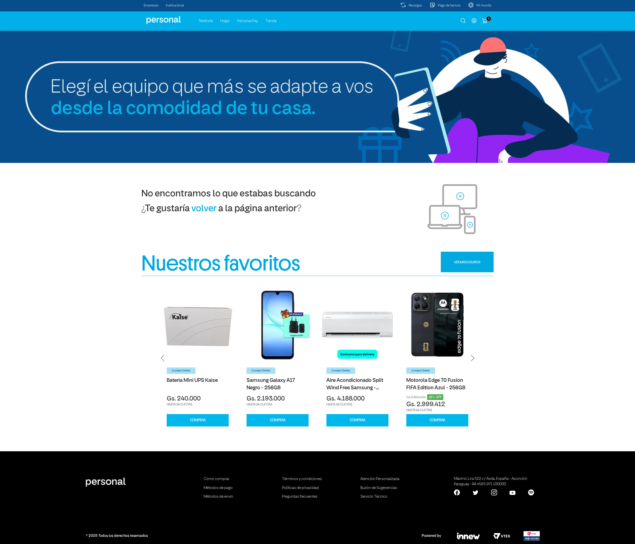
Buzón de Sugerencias (378, 488)
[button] (162, 358)
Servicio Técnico (373, 496)
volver (204, 209)
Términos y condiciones (302, 479)
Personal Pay (247, 21)
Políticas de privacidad (300, 488)
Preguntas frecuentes (300, 496)
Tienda (271, 21)
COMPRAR (197, 420)
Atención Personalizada (379, 479)
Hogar (225, 21)
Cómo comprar (216, 479)
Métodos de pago (218, 488)
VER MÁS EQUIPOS (467, 262)
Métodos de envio (218, 496)
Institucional (175, 5)
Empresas (151, 5)
